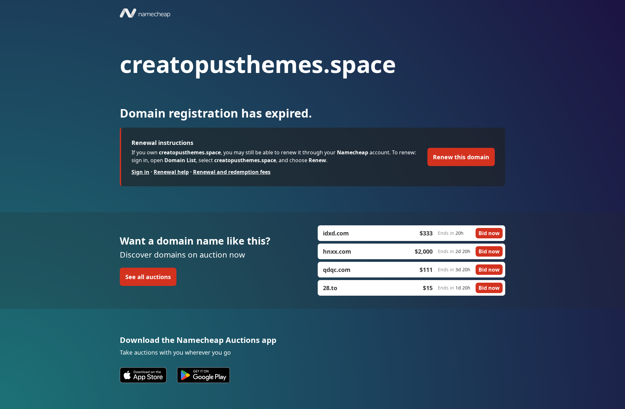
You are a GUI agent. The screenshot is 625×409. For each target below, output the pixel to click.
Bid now (489, 233)
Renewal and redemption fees (232, 172)
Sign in (140, 172)
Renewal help (171, 172)
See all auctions (148, 277)
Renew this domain (461, 157)
